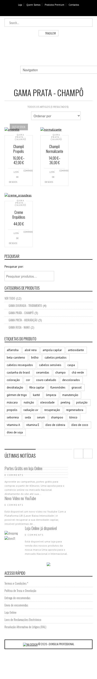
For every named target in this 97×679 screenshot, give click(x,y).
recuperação (52, 410)
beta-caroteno (16, 357)
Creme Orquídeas (18, 215)
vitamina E (32, 425)
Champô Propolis (18, 149)
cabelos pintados (56, 357)
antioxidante (76, 350)
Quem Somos (33, 4)
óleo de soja (15, 432)
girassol (77, 387)
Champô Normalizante (54, 149)
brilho (35, 357)
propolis (12, 410)
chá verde (78, 372)
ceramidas (42, 372)
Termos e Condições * (16, 583)
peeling (65, 402)
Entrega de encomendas (17, 598)
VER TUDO (10, 298)
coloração (13, 380)
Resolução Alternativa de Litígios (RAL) (25, 627)
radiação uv (30, 410)
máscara (12, 402)
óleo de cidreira (55, 425)
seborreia (13, 417)
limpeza (51, 395)
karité (36, 395)
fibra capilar (36, 387)
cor (28, 380)
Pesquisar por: (14, 266)
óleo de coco (79, 425)
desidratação (15, 387)
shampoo (57, 417)
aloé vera (31, 350)
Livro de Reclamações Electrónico (23, 619)
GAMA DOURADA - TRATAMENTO (25, 305)
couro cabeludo (46, 380)
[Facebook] (45, 12)
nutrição (29, 402)
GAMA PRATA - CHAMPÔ (20, 137)
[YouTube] (52, 12)
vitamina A (13, 425)
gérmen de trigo (17, 395)
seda (28, 417)
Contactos (74, 4)
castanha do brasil (18, 372)
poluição (82, 402)
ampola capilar (52, 350)
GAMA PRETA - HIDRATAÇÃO (23, 320)
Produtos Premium (54, 4)
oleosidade (47, 402)
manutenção (70, 395)
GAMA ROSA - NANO (19, 327)
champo (60, 372)
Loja (20, 4)
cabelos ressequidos (20, 365)
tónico (73, 417)
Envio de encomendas (16, 605)
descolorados (71, 380)
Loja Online (10, 612)
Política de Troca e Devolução (20, 590)
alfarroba (12, 350)
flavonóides (57, 387)
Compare (26, 170)
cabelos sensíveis (50, 365)
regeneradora (74, 410)
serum (41, 417)
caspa (71, 365)
